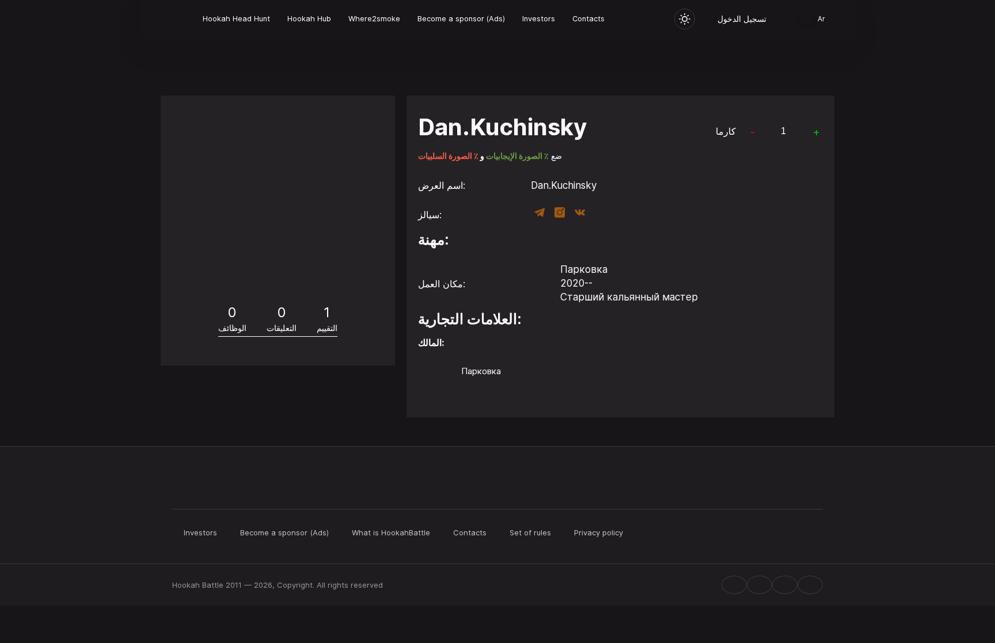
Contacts (588, 18)
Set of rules (530, 532)
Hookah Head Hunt (236, 18)
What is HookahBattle (391, 532)
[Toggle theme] (684, 19)
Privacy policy (598, 532)
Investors (538, 18)
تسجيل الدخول (741, 19)
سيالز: (430, 214)
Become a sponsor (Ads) (461, 18)
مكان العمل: (441, 284)
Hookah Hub (309, 18)
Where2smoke (374, 18)
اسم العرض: (441, 185)
